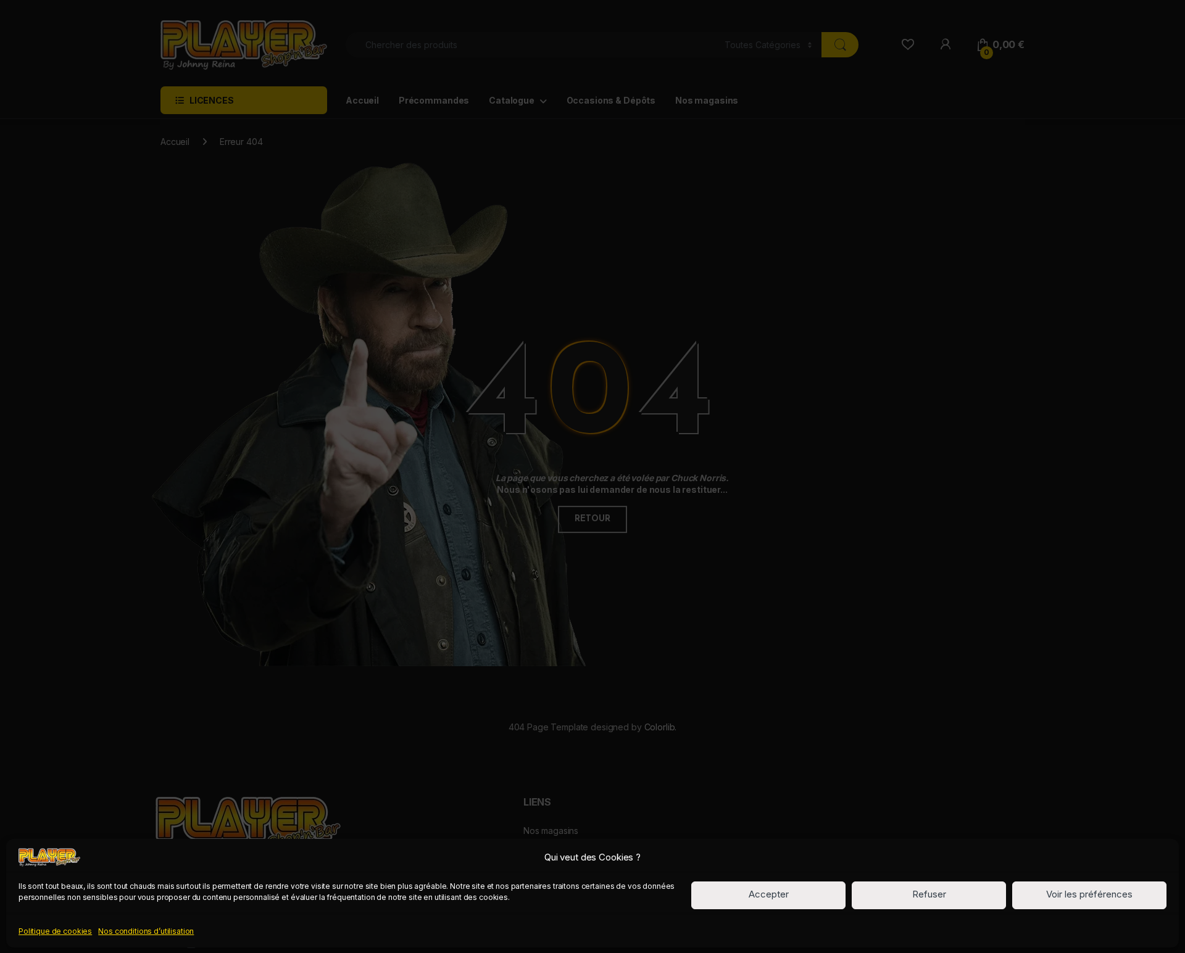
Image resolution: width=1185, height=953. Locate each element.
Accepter (769, 895)
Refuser (929, 895)
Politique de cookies (55, 930)
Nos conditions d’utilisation (146, 930)
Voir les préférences (1089, 895)
